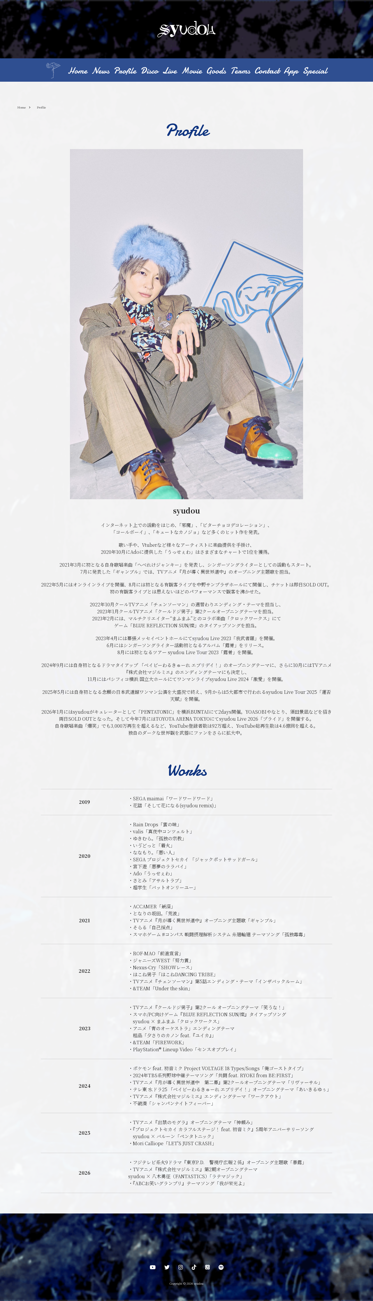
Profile (125, 71)
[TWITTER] (167, 1268)
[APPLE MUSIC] (207, 1268)
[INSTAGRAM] (180, 1268)
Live (169, 71)
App (291, 71)
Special (314, 71)
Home (77, 71)
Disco (149, 71)
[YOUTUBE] (153, 1268)
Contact (266, 71)
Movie (191, 71)
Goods (216, 71)
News (100, 71)
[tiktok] (194, 1268)
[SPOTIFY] (221, 1268)
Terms (240, 71)
